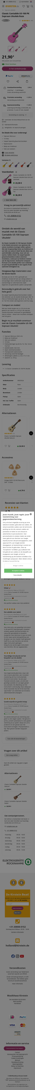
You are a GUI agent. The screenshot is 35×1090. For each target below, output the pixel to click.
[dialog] (17, 545)
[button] (17, 575)
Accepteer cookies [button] (18, 571)
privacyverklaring (13, 561)
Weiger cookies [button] (18, 566)
